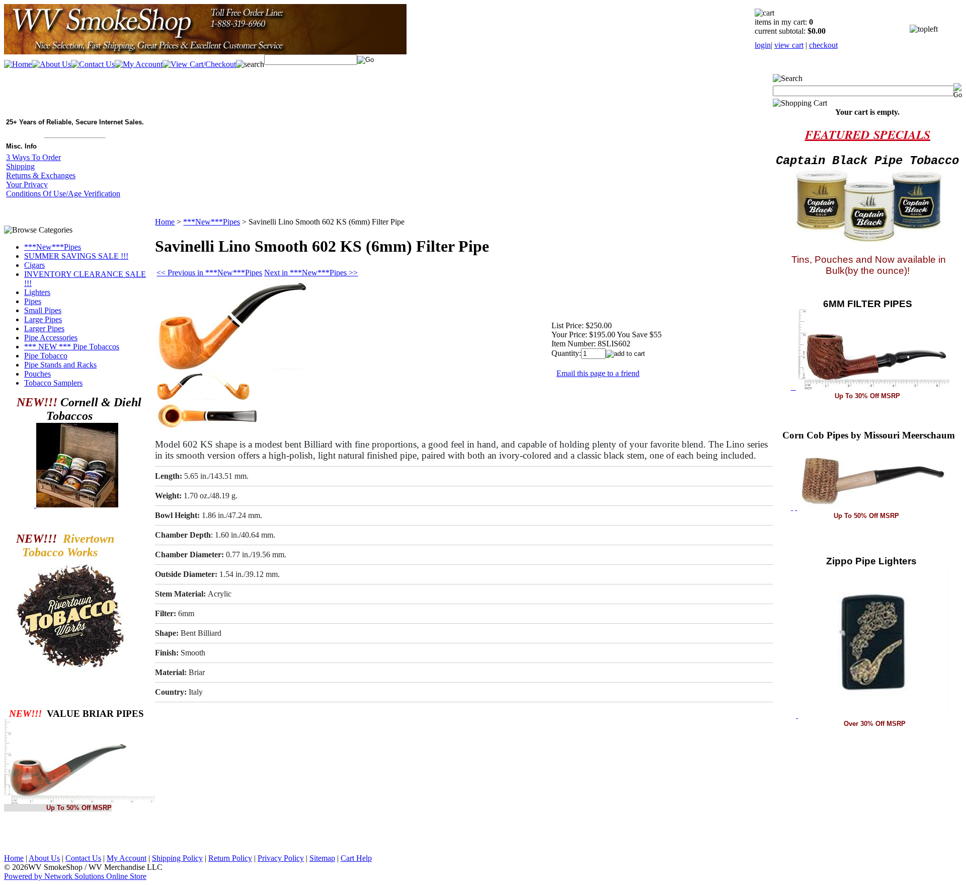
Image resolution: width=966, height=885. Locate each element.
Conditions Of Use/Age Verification (63, 193)
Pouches (37, 374)
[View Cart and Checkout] (199, 64)
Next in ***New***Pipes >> (311, 272)
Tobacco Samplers (53, 383)
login (763, 45)
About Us (44, 858)
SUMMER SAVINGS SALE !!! (76, 256)
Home (165, 221)
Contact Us (83, 858)
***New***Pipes (52, 247)
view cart (788, 45)
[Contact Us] (93, 64)
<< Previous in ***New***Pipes (209, 272)
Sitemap (322, 858)
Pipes (32, 301)
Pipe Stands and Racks (60, 364)
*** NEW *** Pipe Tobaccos (71, 346)
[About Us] (51, 64)
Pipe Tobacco (45, 355)
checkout (823, 45)
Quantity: (566, 353)
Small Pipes (42, 310)
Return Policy (230, 858)
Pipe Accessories (50, 337)
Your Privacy (27, 184)
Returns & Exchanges (40, 175)
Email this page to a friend (597, 373)
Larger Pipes (44, 328)
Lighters (37, 292)
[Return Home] (205, 51)
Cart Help (356, 858)
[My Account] (139, 64)
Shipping (20, 166)
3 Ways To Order (33, 157)
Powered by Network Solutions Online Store (75, 876)
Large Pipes (43, 319)
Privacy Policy (281, 858)
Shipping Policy (177, 858)
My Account (126, 858)
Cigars (34, 265)
